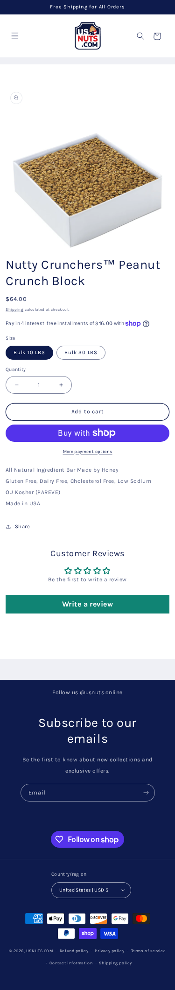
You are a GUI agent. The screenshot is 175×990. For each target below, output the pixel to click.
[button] (15, 36)
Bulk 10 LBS (29, 352)
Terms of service (148, 950)
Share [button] (22, 526)
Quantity (16, 369)
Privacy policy (109, 950)
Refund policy (74, 950)
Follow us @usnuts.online (87, 692)
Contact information (70, 963)
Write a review (87, 604)
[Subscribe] (146, 793)
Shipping (14, 309)
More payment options (87, 451)
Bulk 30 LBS (81, 352)
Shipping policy (115, 963)
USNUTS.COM (39, 950)
